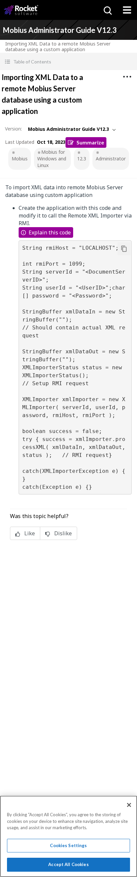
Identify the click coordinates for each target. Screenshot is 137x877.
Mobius (20, 158)
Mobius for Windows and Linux (51, 158)
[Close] (129, 805)
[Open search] (107, 10)
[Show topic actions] (127, 76)
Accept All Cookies (68, 864)
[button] (68, 61)
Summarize (90, 142)
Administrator (111, 158)
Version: (13, 129)
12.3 (81, 158)
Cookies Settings (68, 845)
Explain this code (50, 232)
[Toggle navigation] (127, 10)
